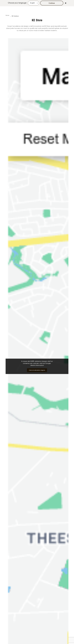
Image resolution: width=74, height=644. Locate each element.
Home (7, 15)
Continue (52, 3)
